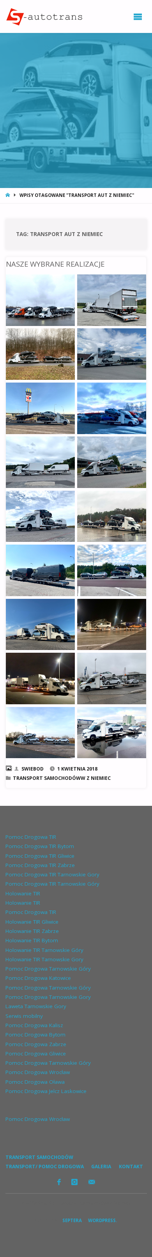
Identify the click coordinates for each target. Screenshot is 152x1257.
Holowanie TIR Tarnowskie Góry (44, 950)
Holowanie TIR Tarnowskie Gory (44, 959)
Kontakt (131, 1166)
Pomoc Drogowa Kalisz (34, 1025)
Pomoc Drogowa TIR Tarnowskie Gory (52, 874)
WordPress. (102, 1220)
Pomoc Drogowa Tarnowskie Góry (48, 968)
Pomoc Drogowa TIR (30, 836)
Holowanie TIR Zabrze (32, 931)
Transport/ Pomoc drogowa (44, 1166)
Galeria (101, 1166)
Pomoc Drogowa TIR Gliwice (39, 855)
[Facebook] (59, 1182)
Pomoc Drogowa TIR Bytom (39, 846)
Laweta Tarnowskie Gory (35, 1006)
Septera (71, 1220)
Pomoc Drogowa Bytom (35, 1034)
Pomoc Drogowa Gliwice (35, 1053)
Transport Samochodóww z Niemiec (62, 778)
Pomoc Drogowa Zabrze (35, 1044)
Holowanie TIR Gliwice (31, 921)
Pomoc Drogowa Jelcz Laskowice (46, 1091)
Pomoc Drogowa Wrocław (37, 1072)
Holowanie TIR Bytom (31, 940)
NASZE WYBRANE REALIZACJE (55, 264)
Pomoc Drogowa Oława (35, 1081)
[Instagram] (74, 1182)
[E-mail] (91, 1182)
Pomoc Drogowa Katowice (38, 977)
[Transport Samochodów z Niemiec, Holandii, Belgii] (43, 16)
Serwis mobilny (24, 1015)
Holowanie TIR (22, 893)
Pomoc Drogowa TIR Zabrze (40, 865)
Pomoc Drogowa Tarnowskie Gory (48, 996)
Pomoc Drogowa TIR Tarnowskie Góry (52, 883)
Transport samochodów (39, 1157)
